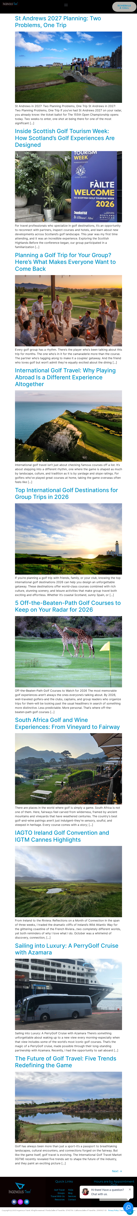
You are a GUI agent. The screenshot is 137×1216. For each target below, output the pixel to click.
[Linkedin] (26, 1202)
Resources (60, 1199)
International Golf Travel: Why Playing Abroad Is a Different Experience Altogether (65, 377)
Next (117, 1171)
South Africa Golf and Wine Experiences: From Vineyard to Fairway (67, 723)
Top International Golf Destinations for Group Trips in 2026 (66, 493)
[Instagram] (20, 1202)
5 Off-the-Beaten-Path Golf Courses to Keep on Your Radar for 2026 (68, 606)
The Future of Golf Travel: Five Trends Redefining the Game (65, 1062)
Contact (72, 1199)
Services (72, 1196)
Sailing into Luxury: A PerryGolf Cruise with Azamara (66, 949)
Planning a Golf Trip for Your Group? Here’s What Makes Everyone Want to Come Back (65, 262)
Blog (70, 1193)
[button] (66, 5)
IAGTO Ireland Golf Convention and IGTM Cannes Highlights (62, 836)
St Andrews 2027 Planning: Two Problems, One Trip (58, 22)
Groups (61, 1193)
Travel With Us (58, 1196)
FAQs (70, 1190)
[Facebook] (14, 1202)
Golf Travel (59, 1190)
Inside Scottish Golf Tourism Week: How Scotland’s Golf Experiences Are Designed (65, 138)
